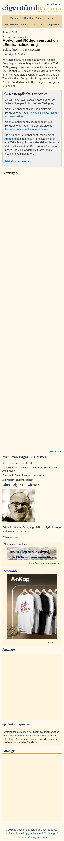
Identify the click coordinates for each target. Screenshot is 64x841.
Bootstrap (20, 837)
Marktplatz (39, 24)
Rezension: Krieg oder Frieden (18, 463)
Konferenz (26, 24)
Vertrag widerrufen (38, 837)
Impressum (53, 24)
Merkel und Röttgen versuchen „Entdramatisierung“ (30, 41)
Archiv (50, 18)
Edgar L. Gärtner (17, 54)
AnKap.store (10, 570)
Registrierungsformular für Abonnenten (26, 129)
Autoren (40, 18)
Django (52, 833)
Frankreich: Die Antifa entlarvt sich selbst (23, 475)
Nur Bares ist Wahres (15, 544)
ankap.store (53, 642)
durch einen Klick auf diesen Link (30, 735)
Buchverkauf (11, 24)
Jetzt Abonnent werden (17, 161)
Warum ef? (15, 18)
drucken (57, 451)
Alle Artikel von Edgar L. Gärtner (17, 480)
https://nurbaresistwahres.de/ (44, 563)
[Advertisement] (32, 313)
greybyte (33, 833)
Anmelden (52, 4)
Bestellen (28, 18)
